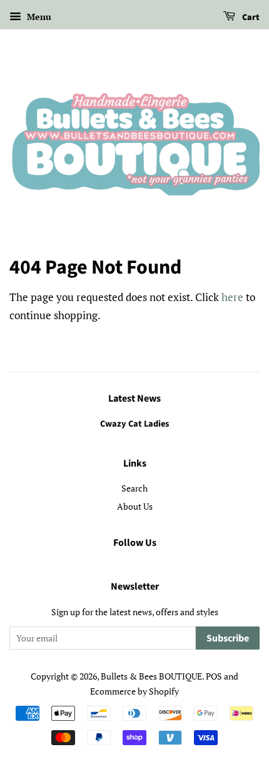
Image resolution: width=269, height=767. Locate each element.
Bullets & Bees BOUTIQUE (151, 676)
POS (214, 676)
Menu (37, 16)
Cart (250, 17)
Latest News (134, 398)
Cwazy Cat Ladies (134, 423)
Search (134, 488)
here (232, 297)
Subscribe (227, 638)
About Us (135, 506)
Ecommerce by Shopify (134, 691)
